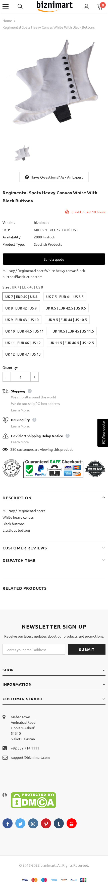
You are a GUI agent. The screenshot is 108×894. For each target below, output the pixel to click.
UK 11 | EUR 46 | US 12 (23, 342)
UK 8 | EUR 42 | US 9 (21, 308)
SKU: (6, 229)
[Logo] (54, 6)
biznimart (41, 222)
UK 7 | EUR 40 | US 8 (21, 296)
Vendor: (9, 222)
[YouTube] (72, 823)
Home (7, 20)
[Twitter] (20, 823)
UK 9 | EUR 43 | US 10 (22, 319)
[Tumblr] (59, 823)
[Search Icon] (25, 6)
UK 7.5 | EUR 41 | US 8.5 (65, 296)
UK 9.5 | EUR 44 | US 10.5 (67, 319)
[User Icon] (86, 6)
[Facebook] (8, 823)
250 (13, 449)
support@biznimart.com (30, 757)
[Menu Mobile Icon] (6, 7)
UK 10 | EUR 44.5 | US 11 (24, 331)
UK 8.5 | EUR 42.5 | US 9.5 (65, 308)
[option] (54, 85)
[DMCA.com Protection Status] (33, 799)
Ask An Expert (72, 177)
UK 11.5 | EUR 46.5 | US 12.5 (71, 342)
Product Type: (14, 244)
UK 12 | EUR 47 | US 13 (23, 354)
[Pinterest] (46, 823)
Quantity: (10, 367)
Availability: (12, 237)
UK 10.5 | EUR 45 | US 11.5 (73, 331)
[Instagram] (33, 823)
